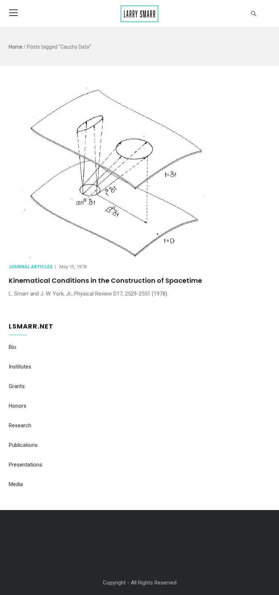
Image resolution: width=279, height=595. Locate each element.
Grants (17, 386)
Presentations (25, 464)
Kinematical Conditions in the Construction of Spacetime (105, 280)
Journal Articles (31, 267)
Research (20, 425)
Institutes (20, 366)
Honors (18, 406)
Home (16, 47)
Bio (12, 347)
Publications (23, 445)
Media (16, 484)
